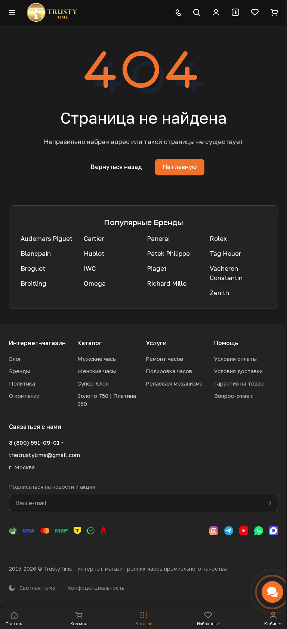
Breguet (33, 268)
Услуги (156, 343)
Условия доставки (238, 371)
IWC (90, 268)
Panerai (158, 238)
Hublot (94, 253)
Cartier (94, 238)
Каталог (89, 343)
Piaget (157, 268)
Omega (95, 283)
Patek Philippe (168, 253)
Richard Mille (166, 283)
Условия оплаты (235, 358)
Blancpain (36, 253)
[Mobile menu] (11, 12)
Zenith (219, 293)
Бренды (19, 371)
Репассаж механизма (174, 383)
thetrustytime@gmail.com (44, 454)
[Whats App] (258, 530)
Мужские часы (97, 358)
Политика (22, 383)
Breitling (33, 283)
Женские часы (96, 371)
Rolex (218, 238)
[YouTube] (243, 530)
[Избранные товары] (255, 12)
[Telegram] (228, 530)
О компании (24, 395)
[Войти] (216, 12)
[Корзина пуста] (274, 12)
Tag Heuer (225, 253)
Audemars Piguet (46, 238)
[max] (273, 530)
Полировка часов (169, 371)
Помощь (226, 343)
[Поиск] (196, 12)
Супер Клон (93, 383)
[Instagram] (213, 530)
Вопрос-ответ (233, 395)
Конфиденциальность (95, 587)
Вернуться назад (116, 167)
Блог (15, 358)
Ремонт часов (164, 358)
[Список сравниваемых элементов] (235, 12)
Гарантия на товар (239, 383)
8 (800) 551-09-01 (34, 442)
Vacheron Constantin (226, 273)
